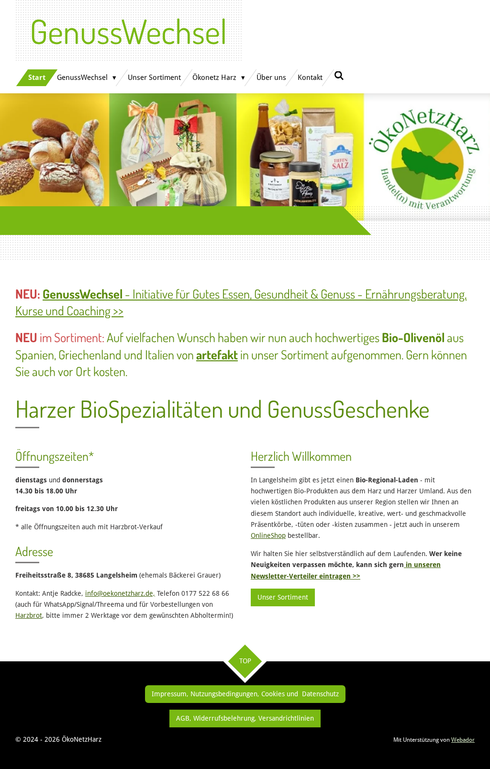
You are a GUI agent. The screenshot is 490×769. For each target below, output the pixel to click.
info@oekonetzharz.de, (120, 593)
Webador (463, 739)
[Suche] (339, 76)
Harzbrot (28, 615)
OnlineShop (268, 535)
